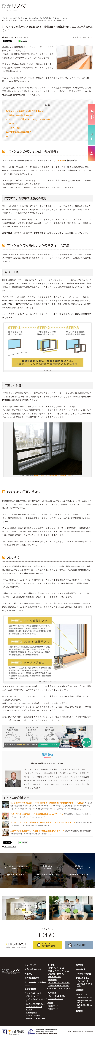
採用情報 (80, 1011)
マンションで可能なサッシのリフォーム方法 (28, 119)
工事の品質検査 (31, 1013)
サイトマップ (30, 965)
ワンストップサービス (34, 1007)
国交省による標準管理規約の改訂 (21, 115)
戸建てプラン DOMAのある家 (59, 989)
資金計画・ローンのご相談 (35, 1018)
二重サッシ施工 (15, 128)
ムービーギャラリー (55, 999)
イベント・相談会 (83, 973)
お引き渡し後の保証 (33, 1015)
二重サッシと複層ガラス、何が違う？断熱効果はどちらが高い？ (37, 831)
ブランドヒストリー (33, 996)
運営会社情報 (30, 988)
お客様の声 (80, 969)
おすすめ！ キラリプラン (84, 985)
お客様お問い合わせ (84, 997)
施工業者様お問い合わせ (84, 1006)
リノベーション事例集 (56, 996)
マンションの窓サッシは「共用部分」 (25, 111)
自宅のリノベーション (56, 968)
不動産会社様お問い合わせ (84, 1001)
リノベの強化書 (83, 981)
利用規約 (28, 973)
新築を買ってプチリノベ (57, 974)
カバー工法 (13, 124)
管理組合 (61, 160)
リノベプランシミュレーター (59, 983)
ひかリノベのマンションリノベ (36, 1000)
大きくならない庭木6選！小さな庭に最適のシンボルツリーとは (36, 814)
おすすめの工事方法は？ (18, 132)
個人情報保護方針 (32, 978)
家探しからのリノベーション (59, 971)
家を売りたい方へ (54, 977)
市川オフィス (53, 1009)
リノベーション (10, 847)
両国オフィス (53, 1006)
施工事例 (80, 965)
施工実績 (29, 1010)
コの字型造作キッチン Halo (58, 986)
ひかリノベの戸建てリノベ (35, 1004)
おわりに (11, 136)
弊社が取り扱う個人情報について (36, 983)
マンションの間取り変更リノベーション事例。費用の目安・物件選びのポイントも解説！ (47, 803)
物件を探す (52, 980)
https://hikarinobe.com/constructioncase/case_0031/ (53, 475)
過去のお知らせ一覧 (33, 969)
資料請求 (80, 990)
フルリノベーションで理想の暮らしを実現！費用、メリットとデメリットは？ (42, 822)
